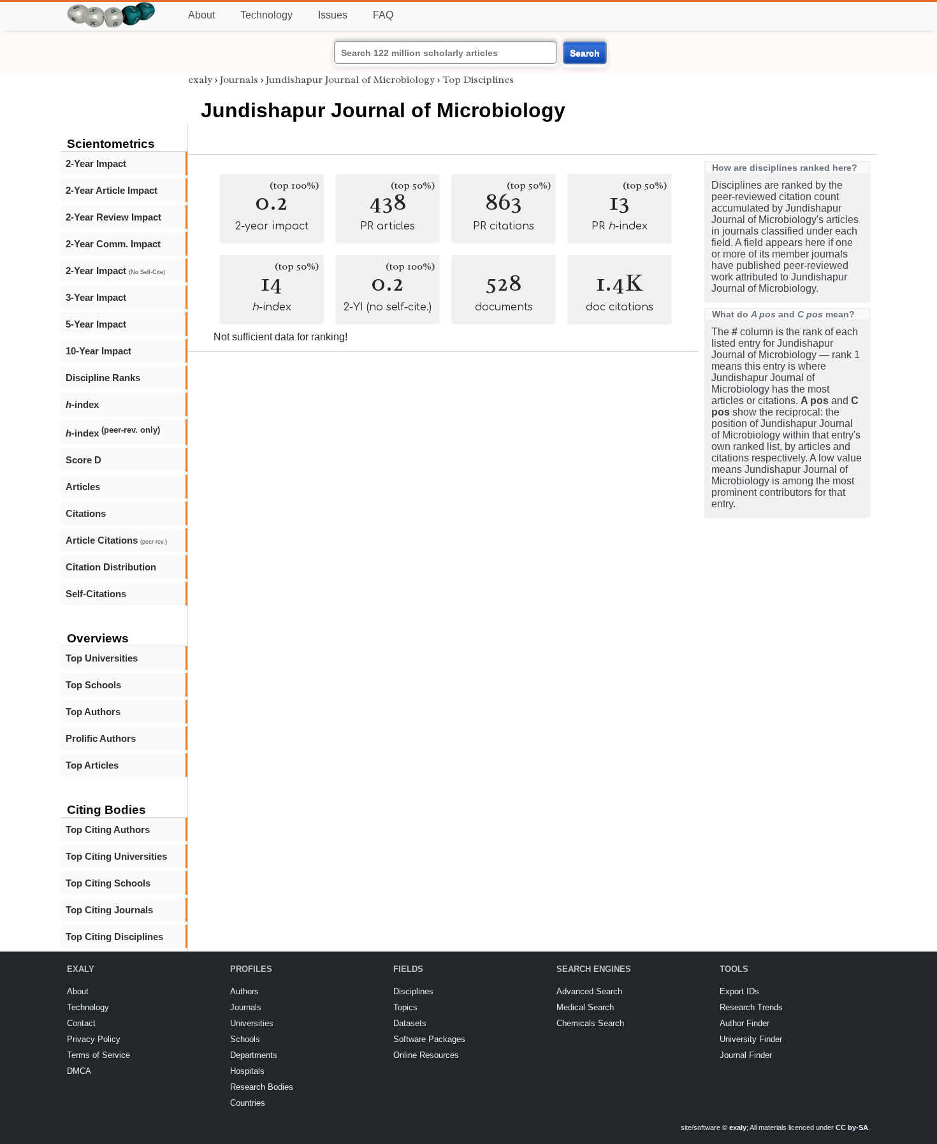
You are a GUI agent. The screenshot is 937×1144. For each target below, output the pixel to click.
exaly (200, 79)
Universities (251, 1023)
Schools (245, 1039)
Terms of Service (98, 1055)
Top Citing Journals (109, 909)
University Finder (751, 1039)
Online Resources (426, 1055)
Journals (239, 79)
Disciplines (413, 991)
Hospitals (247, 1071)
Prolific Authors (101, 738)
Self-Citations (96, 593)
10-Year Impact (98, 350)
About (201, 15)
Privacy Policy (93, 1039)
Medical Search (585, 1007)
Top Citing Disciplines (114, 936)
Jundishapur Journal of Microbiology (350, 79)
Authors (244, 991)
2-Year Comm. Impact (113, 243)
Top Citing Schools (108, 883)
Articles (83, 486)
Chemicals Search (590, 1023)
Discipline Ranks (103, 377)
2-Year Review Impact (113, 217)
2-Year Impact (96, 163)
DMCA (79, 1071)
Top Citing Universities (116, 856)
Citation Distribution (111, 566)
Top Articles (92, 765)
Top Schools (93, 684)
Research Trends (751, 1007)
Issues (332, 15)
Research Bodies (261, 1087)
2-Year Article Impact (111, 190)
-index (82, 404)
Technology (266, 15)
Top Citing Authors (108, 829)
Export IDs (739, 991)
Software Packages (429, 1039)
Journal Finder (746, 1055)
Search (585, 53)
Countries (247, 1103)
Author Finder (744, 1023)
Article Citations (116, 540)
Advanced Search (589, 991)
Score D (83, 459)
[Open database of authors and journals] (112, 7)
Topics (405, 1007)
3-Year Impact (96, 297)
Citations (86, 513)
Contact (81, 1023)
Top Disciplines (478, 79)
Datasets (409, 1023)
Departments (253, 1055)
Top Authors (93, 711)
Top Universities (102, 658)
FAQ (383, 15)
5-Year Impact (96, 324)
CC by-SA (852, 1127)
